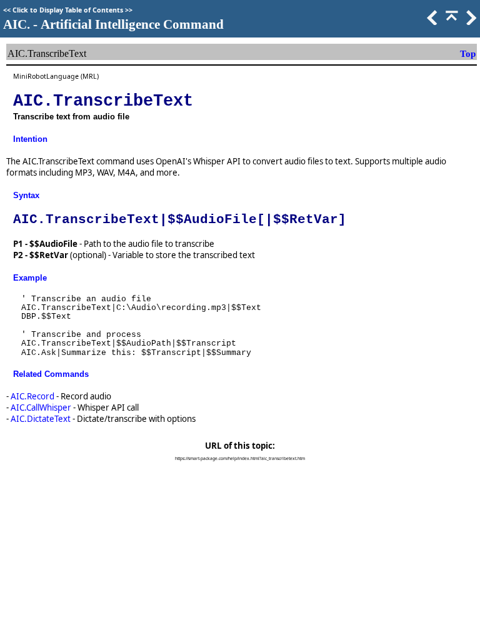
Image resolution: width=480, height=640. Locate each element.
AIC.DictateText (41, 418)
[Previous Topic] (431, 22)
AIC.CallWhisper (41, 407)
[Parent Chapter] (450, 22)
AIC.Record (32, 396)
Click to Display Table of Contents (67, 10)
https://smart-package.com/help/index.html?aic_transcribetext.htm (240, 458)
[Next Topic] (470, 22)
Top (468, 54)
